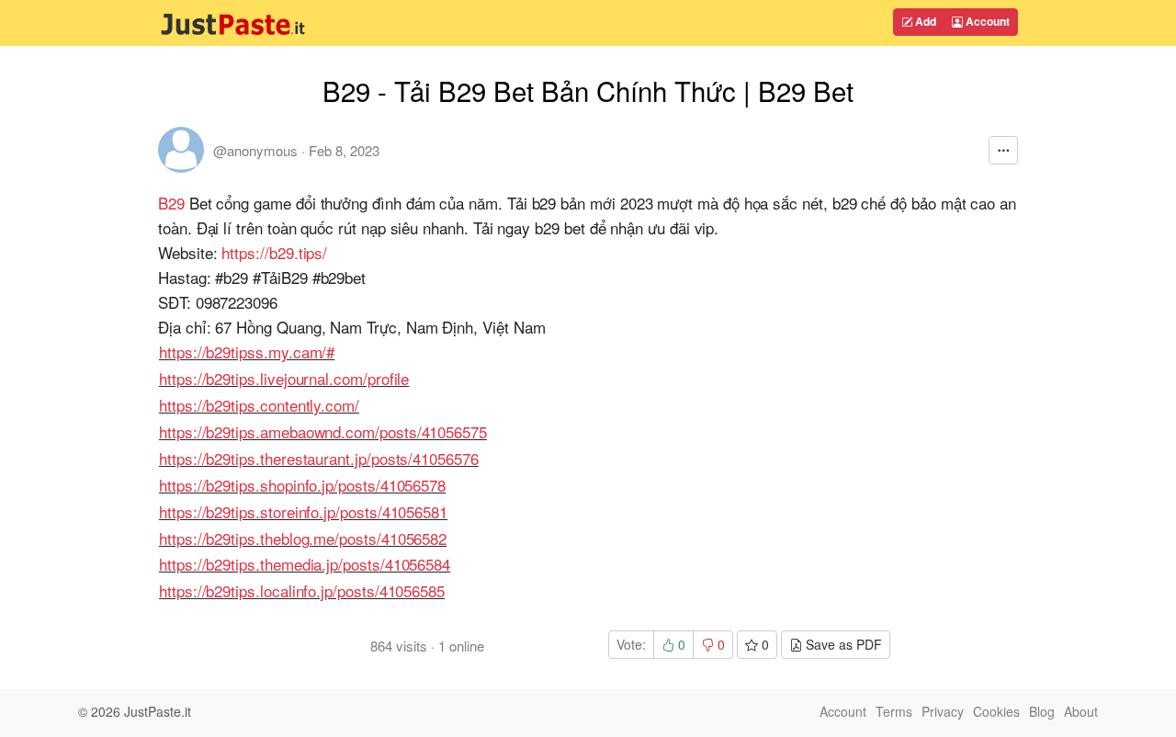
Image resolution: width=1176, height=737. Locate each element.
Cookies (996, 711)
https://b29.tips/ (274, 252)
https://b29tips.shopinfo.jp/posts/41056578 (302, 484)
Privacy (943, 711)
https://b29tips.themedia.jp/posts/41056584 (304, 563)
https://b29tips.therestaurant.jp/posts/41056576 (319, 458)
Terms (894, 711)
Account (986, 21)
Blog (1042, 711)
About (1081, 711)
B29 (171, 202)
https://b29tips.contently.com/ (259, 404)
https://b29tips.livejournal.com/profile (284, 378)
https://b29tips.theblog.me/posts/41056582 (303, 538)
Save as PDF (842, 644)
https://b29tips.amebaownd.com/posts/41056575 (323, 431)
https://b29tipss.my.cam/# (246, 351)
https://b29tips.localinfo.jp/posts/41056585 (302, 590)
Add (924, 21)
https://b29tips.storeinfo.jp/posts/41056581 (303, 511)
